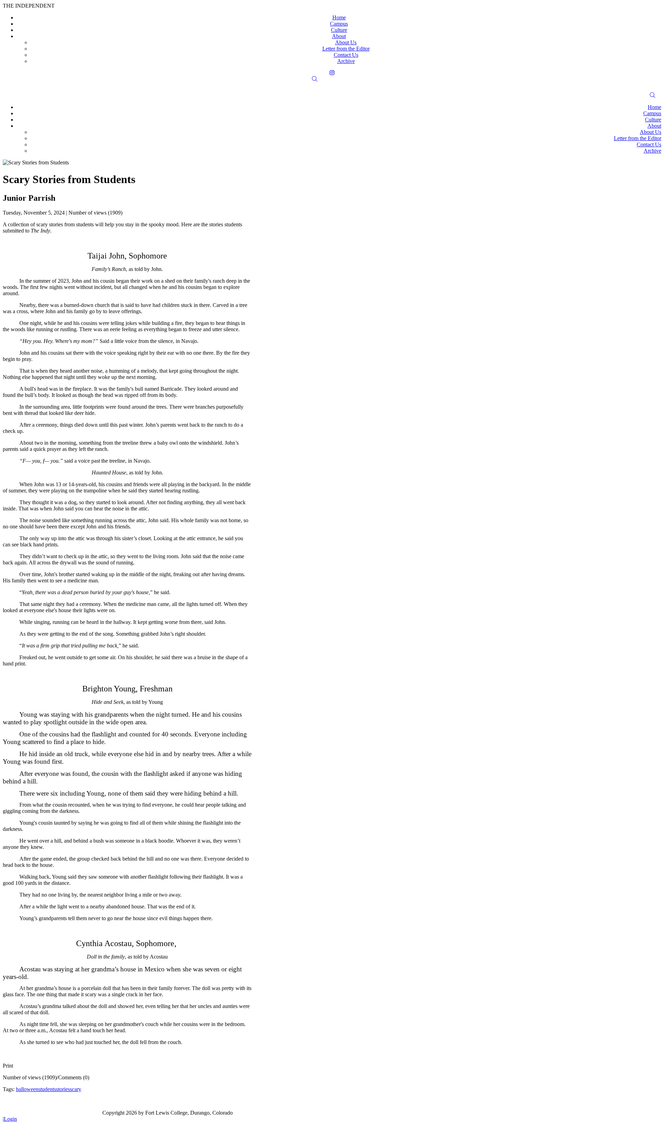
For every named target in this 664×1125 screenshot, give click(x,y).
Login (10, 1119)
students (47, 1089)
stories (63, 1089)
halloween (27, 1089)
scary (75, 1089)
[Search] (332, 79)
